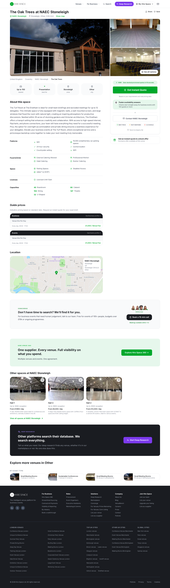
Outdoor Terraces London (18, 571)
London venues (91, 531)
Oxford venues (91, 571)
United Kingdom (16, 79)
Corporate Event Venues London (58, 555)
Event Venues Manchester (120, 535)
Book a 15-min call (140, 317)
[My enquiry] (158, 4)
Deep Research (125, 4)
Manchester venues (92, 535)
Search (108, 4)
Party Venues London (55, 539)
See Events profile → (94, 233)
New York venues (143, 531)
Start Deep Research (139, 440)
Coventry (28, 79)
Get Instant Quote (137, 90)
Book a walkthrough (49, 513)
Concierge (94, 503)
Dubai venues (142, 539)
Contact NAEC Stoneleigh (136, 118)
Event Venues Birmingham (120, 547)
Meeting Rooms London (56, 547)
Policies (118, 516)
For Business (92, 4)
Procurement (71, 497)
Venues (78, 4)
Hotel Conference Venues (56, 531)
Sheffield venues (103, 571)
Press (117, 509)
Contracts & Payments (50, 503)
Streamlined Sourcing (49, 500)
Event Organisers (72, 500)
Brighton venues (91, 559)
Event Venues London (17, 555)
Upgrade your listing (147, 503)
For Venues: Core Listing (99, 509)
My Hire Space (145, 4)
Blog (116, 500)
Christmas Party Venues (55, 535)
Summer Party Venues (17, 539)
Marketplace (95, 500)
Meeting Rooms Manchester (121, 539)
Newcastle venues (92, 563)
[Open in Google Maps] (56, 274)
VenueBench (119, 503)
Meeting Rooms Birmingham (121, 551)
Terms (149, 582)
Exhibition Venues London (18, 563)
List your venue (96, 513)
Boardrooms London (54, 551)
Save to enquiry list (136, 130)
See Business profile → (93, 216)
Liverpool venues (92, 555)
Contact (118, 513)
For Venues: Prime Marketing (101, 506)
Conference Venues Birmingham (122, 543)
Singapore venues (143, 547)
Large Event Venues (54, 563)
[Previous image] (12, 388)
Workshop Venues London (56, 567)
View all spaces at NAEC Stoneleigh (25, 418)
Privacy (141, 582)
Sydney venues (142, 551)
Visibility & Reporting (49, 506)
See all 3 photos (150, 72)
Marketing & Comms (73, 506)
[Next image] (42, 388)
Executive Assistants (73, 503)
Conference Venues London (19, 531)
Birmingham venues (93, 539)
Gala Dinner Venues (16, 559)
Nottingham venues (92, 567)
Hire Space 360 (47, 497)
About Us (118, 497)
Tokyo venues (142, 543)
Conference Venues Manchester (122, 531)
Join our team (144, 497)
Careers (118, 506)
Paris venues (142, 535)
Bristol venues (91, 547)
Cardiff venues (104, 559)
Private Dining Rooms (17, 543)
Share (150, 12)
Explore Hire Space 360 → (137, 352)
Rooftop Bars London (55, 543)
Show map (60, 16)
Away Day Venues (16, 547)
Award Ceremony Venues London (59, 559)
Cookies (157, 582)
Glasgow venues (91, 551)
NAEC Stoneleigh (19, 16)
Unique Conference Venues (19, 535)
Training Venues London (18, 551)
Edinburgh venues (92, 543)
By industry (46, 509)
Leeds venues (102, 547)
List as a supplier (96, 516)
